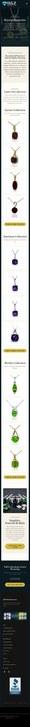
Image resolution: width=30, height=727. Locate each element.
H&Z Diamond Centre (10, 599)
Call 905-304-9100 (15, 578)
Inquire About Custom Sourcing (15, 546)
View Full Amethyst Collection (15, 350)
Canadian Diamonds (7, 647)
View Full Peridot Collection (15, 477)
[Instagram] (8, 671)
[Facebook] (4, 671)
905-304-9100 (6, 661)
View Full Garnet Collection (15, 224)
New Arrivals (6, 650)
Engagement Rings (7, 642)
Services (5, 653)
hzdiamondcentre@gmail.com (9, 664)
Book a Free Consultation (14, 584)
